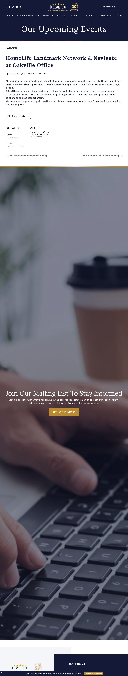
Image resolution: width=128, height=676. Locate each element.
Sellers (61, 16)
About (9, 16)
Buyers (74, 16)
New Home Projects (27, 16)
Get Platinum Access (93, 674)
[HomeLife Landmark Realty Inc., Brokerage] (64, 6)
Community (89, 16)
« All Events (11, 47)
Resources (104, 16)
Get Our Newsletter (64, 412)
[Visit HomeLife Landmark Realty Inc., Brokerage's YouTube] (17, 7)
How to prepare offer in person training (28, 155)
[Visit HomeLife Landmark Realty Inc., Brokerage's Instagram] (6, 7)
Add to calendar (19, 116)
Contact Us (109, 7)
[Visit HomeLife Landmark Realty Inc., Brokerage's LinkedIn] (20, 7)
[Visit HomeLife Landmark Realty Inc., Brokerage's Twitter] (13, 7)
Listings (47, 16)
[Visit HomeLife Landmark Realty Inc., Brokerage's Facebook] (9, 7)
